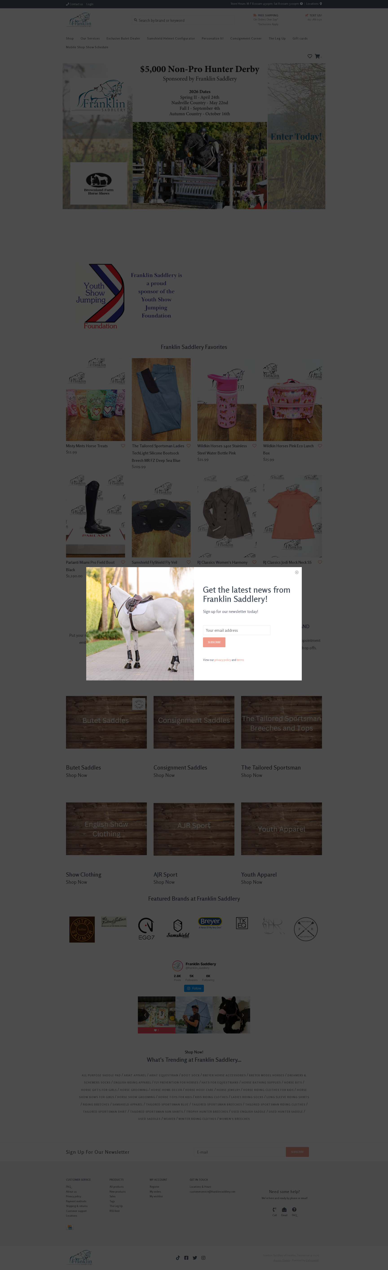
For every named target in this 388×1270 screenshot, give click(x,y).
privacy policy (222, 660)
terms (240, 660)
